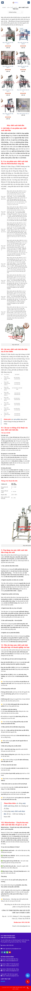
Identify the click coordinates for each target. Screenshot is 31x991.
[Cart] (2, 2)
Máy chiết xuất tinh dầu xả (23, 113)
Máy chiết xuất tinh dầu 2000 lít (23, 67)
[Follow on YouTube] (10, 952)
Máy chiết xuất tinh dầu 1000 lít (23, 43)
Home (4, 7)
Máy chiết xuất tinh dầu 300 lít (8, 90)
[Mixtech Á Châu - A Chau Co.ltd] (15, 2)
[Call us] (7, 952)
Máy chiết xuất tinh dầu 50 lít (23, 90)
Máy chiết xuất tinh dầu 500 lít (8, 114)
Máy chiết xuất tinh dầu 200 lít (8, 67)
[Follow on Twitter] (4, 952)
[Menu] (28, 2)
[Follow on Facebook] (2, 952)
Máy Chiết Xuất (12, 7)
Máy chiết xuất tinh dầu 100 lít (8, 43)
